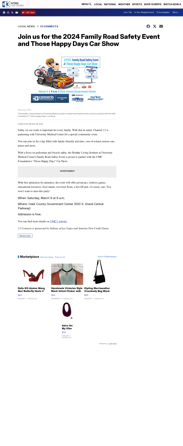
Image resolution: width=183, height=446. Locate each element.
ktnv (9, 12)
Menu (85, 4)
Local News (26, 26)
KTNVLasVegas (5, 12)
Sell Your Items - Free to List (52, 257)
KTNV (13, 12)
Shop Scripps (152, 4)
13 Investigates (163, 12)
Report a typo (25, 236)
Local (98, 4)
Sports (137, 4)
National (110, 4)
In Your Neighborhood (144, 12)
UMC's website (58, 221)
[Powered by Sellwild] (112, 344)
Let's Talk (128, 12)
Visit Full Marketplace (107, 257)
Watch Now (171, 4)
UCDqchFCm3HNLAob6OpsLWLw (17, 12)
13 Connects (49, 26)
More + (176, 12)
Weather (124, 4)
